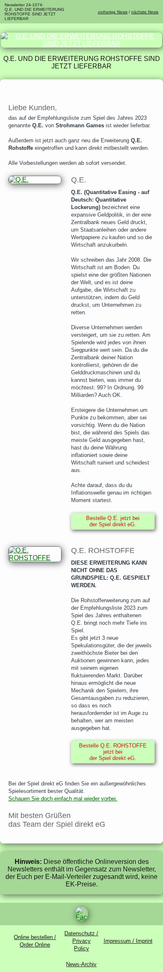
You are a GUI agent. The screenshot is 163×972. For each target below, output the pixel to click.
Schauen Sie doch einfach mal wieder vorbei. (62, 798)
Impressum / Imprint (128, 941)
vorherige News (112, 12)
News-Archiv (81, 964)
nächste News (144, 12)
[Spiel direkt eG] (81, 43)
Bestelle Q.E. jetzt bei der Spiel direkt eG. (113, 521)
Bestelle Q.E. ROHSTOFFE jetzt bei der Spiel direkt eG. (113, 751)
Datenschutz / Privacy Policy (81, 941)
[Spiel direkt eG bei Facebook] (81, 914)
